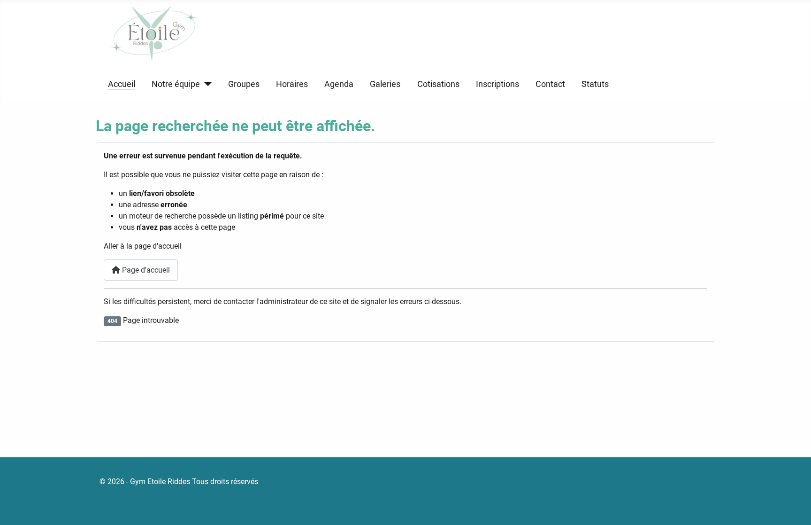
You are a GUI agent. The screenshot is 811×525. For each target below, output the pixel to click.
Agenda (338, 84)
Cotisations (438, 84)
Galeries (385, 84)
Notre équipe (176, 84)
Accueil (121, 84)
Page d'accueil (145, 270)
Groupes (244, 84)
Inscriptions (497, 84)
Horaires (292, 84)
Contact (550, 84)
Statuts (595, 84)
